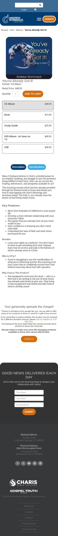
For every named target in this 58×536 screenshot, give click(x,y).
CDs (12, 30)
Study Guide (11, 125)
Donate (49, 19)
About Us (29, 506)
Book (7, 114)
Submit (29, 411)
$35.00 (48, 125)
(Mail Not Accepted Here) (29, 448)
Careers (29, 512)
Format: (6, 84)
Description (18, 167)
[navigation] (24, 9)
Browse (4, 30)
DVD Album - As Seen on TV (17, 138)
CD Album (16, 84)
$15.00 (48, 114)
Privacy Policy (29, 523)
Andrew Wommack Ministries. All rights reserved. (26, 496)
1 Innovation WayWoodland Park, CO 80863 (29, 452)
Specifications (36, 167)
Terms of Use (29, 529)
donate (29, 339)
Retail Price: (8, 88)
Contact (29, 517)
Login (24, 9)
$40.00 (18, 88)
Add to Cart (33, 94)
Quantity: (7, 94)
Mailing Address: (29, 434)
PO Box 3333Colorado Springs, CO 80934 (29, 439)
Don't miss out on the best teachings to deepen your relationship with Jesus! (29, 383)
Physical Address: (29, 446)
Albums (19, 30)
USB (6, 147)
